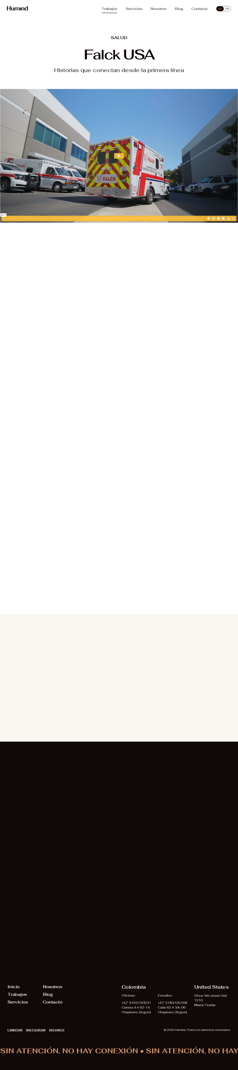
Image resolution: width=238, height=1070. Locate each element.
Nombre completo (51, 875)
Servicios (134, 8)
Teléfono (44, 901)
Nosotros (159, 8)
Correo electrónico (138, 901)
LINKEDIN (14, 1030)
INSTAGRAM (35, 1030)
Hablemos (54, 941)
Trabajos (109, 8)
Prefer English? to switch (73, 979)
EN (227, 8)
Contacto (199, 8)
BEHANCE (57, 1030)
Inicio (13, 986)
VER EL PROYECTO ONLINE (35, 597)
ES (220, 8)
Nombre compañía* (138, 875)
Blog (179, 8)
